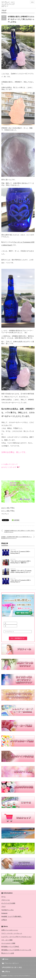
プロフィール (5, 900)
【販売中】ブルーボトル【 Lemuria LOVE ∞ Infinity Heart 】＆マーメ (20, 571)
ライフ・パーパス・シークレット (11, 933)
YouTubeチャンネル (7, 910)
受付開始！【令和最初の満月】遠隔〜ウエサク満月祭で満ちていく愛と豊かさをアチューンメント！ (16, 537)
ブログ (3, 906)
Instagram (4, 913)
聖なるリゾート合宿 (7, 953)
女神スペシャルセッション (9, 930)
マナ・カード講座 (6, 940)
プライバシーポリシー (11, 963)
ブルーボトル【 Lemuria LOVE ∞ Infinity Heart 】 (20, 552)
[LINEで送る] (16, 520)
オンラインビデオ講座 (8, 903)
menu (32, 2)
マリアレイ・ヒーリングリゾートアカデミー (19, 975)
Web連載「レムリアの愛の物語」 (11, 916)
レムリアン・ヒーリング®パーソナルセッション (16, 936)
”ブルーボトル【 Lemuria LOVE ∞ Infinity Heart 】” (20, 581)
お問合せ (4, 920)
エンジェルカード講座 (8, 943)
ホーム (3, 896)
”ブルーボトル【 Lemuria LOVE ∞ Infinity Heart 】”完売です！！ (20, 561)
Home (6, 959)
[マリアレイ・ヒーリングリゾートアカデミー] (8, 4)
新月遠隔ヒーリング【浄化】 (10, 946)
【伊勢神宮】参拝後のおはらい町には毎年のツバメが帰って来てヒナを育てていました (19, 531)
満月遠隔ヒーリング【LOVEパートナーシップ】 (16, 950)
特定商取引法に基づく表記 (13, 967)
